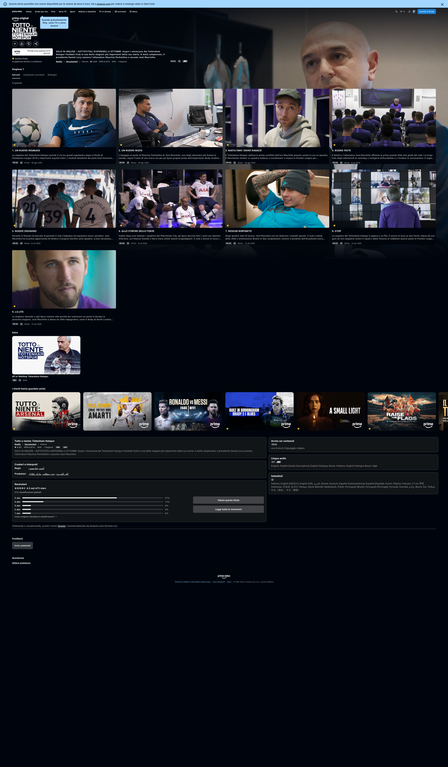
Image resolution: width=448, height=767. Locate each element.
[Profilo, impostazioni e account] (414, 11)
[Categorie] (409, 11)
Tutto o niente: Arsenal (46, 411)
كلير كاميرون (62, 474)
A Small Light (330, 411)
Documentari (72, 61)
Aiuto (229, 582)
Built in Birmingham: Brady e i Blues (259, 411)
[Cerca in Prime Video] (396, 11)
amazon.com (103, 3)
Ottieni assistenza (21, 563)
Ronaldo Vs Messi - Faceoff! (188, 411)
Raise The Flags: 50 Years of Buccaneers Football (402, 411)
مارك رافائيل (35, 474)
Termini (62, 526)
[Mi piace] (22, 43)
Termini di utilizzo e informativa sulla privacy (193, 582)
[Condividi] (36, 43)
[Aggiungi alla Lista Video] (15, 43)
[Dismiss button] (442, 4)
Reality (59, 61)
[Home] (17, 11)
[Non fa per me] (29, 43)
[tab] (16, 75)
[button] (36, 517)
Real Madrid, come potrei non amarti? (117, 411)
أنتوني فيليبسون (36, 468)
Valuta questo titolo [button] (228, 500)
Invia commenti (219, 582)
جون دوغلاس (48, 474)
